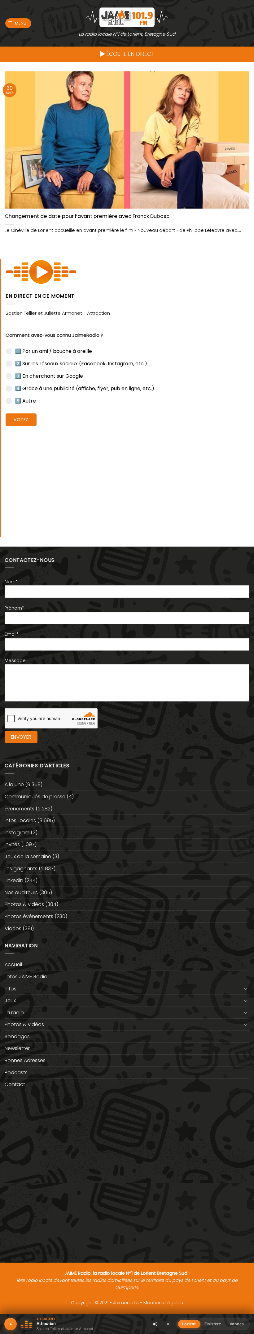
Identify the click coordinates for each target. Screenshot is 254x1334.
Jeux (10, 1000)
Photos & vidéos (24, 904)
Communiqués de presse (35, 796)
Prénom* (14, 608)
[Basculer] (245, 988)
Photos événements (29, 916)
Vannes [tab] (237, 1324)
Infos (10, 988)
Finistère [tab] (212, 1324)
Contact (15, 1084)
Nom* (11, 582)
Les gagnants (21, 868)
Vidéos (13, 928)
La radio (14, 1012)
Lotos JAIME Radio (26, 976)
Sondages (17, 1036)
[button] (18, 23)
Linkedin (14, 880)
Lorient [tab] (189, 1324)
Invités (12, 844)
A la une (14, 784)
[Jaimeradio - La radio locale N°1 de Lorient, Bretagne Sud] (127, 17)
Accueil (13, 964)
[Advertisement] (127, 477)
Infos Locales (20, 820)
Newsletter (17, 1048)
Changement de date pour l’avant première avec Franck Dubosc (87, 216)
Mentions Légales (163, 1303)
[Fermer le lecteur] (168, 1324)
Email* (12, 634)
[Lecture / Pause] (10, 1324)
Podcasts (16, 1072)
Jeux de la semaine (28, 856)
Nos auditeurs (21, 892)
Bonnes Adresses (25, 1060)
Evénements (19, 808)
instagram (17, 832)
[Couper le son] (155, 1324)
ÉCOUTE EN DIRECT (129, 54)
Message (15, 660)
